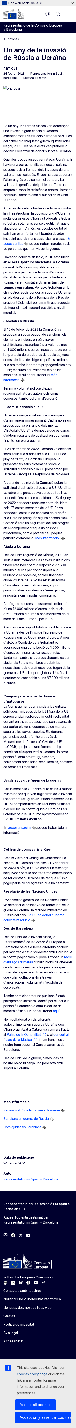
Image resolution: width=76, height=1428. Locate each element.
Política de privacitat (18, 1324)
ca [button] (47, 14)
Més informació (47, 538)
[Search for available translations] (26, 244)
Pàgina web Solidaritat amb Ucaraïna (31, 1110)
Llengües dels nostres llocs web (27, 1307)
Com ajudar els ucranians (22, 1127)
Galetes (9, 1316)
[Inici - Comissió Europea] (13, 13)
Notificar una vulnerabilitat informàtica (32, 1299)
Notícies (13, 39)
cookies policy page (32, 1374)
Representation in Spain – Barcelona (30, 1179)
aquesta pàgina (19, 827)
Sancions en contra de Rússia (26, 1118)
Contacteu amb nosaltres (22, 1291)
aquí (55, 1011)
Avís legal (10, 1333)
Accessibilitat (13, 1341)
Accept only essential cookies (45, 1417)
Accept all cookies (35, 1405)
